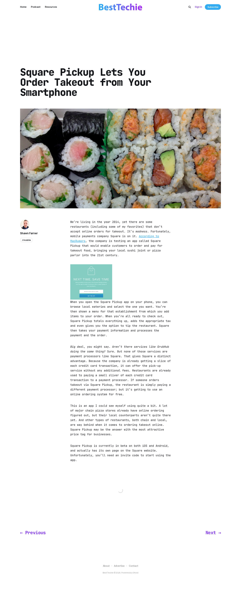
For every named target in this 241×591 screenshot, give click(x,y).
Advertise (119, 565)
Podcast (35, 6)
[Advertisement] (120, 35)
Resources (51, 6)
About (106, 565)
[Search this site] (190, 7)
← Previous (33, 533)
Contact (133, 565)
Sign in (198, 6)
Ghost (135, 572)
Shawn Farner (29, 233)
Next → (213, 533)
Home (23, 6)
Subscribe (213, 7)
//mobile (26, 240)
